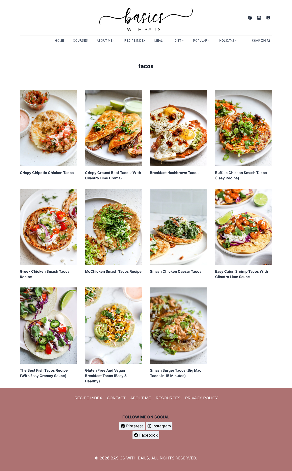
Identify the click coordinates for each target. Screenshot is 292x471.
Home (59, 40)
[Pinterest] (268, 18)
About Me (140, 398)
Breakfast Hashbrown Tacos (174, 173)
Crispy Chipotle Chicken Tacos (47, 173)
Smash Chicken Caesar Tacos (175, 271)
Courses (80, 40)
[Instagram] (259, 18)
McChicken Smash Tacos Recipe (113, 271)
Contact (116, 398)
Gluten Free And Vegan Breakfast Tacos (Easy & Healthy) (106, 375)
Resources (168, 398)
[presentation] (48, 128)
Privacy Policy (201, 398)
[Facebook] (250, 18)
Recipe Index (134, 40)
